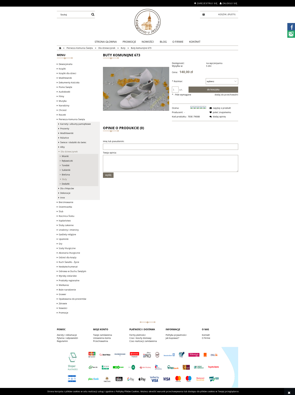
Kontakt (206, 334)
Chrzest (63, 110)
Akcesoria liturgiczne (69, 252)
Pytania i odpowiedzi (67, 338)
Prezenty (64, 128)
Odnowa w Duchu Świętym (72, 271)
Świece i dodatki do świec (73, 142)
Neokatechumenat (68, 266)
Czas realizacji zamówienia (143, 341)
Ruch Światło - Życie (69, 262)
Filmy (61, 96)
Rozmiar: (177, 81)
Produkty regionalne (69, 280)
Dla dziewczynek (69, 151)
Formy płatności (137, 334)
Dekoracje (65, 193)
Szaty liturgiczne (67, 248)
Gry (60, 243)
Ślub (61, 211)
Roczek (62, 114)
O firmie (206, 338)
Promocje (63, 312)
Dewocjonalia (65, 64)
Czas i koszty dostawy (140, 338)
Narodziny (64, 105)
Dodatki (66, 183)
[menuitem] (105, 42)
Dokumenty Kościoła (69, 82)
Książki (62, 68)
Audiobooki (64, 91)
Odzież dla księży (67, 257)
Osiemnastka (65, 206)
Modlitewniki (65, 77)
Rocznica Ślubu (66, 216)
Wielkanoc (64, 285)
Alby (62, 146)
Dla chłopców (67, 188)
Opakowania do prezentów (72, 298)
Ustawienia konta (102, 338)
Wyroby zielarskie (68, 275)
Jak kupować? (172, 338)
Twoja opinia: (110, 152)
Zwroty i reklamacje (67, 334)
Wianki (65, 156)
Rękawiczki (67, 160)
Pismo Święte (65, 87)
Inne (62, 197)
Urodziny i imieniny (69, 229)
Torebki (65, 165)
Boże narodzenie (67, 289)
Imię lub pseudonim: (113, 141)
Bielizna (66, 174)
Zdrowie (63, 303)
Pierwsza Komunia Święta (72, 119)
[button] (219, 107)
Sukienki (66, 169)
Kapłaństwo (65, 220)
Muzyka (63, 100)
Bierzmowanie (66, 202)
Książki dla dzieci (67, 73)
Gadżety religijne (67, 234)
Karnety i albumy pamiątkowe (75, 123)
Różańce (64, 137)
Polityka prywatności (176, 334)
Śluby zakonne (66, 225)
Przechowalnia (100, 341)
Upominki (64, 239)
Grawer (62, 294)
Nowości (63, 308)
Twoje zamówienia (102, 334)
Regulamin (62, 341)
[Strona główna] (147, 22)
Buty (64, 179)
